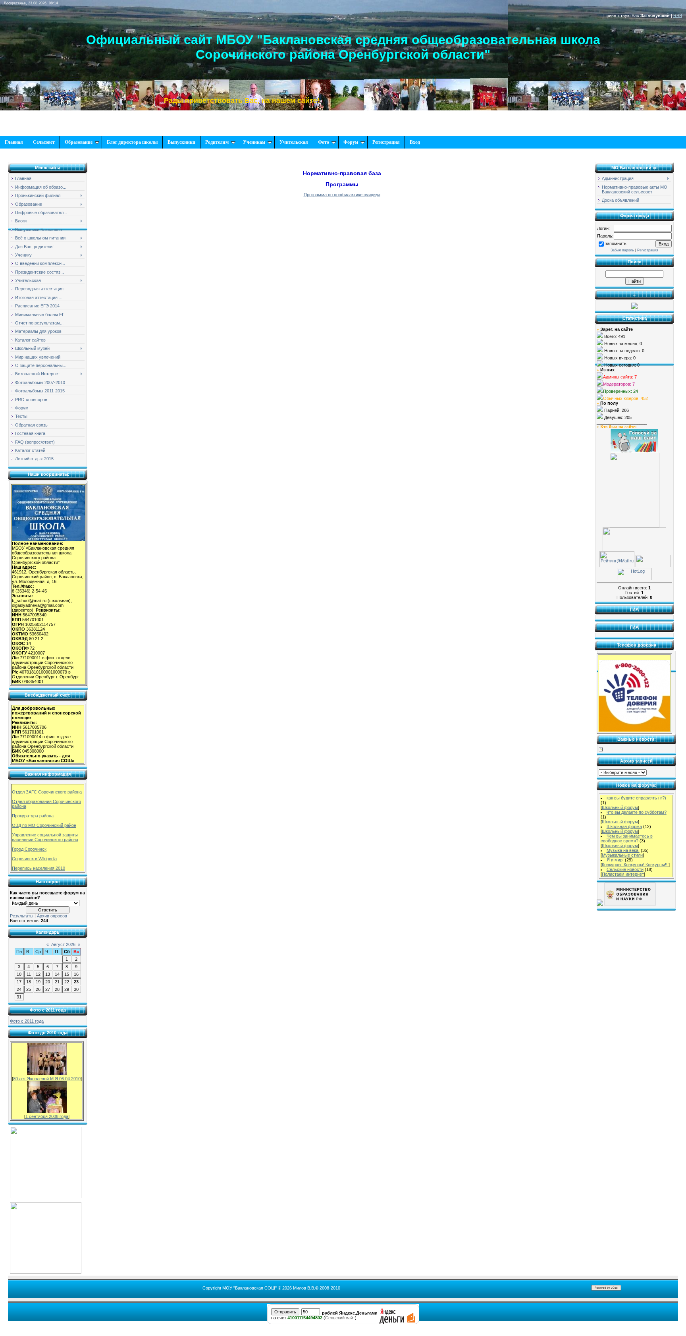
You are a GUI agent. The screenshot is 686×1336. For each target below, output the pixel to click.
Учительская (293, 142)
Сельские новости (625, 869)
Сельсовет (44, 142)
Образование (78, 142)
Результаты (21, 915)
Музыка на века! (623, 850)
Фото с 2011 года (27, 1021)
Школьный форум (620, 807)
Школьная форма (624, 826)
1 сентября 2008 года (46, 1116)
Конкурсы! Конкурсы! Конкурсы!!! (635, 864)
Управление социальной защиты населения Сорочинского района (45, 837)
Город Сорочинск (29, 849)
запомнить (615, 243)
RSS (677, 15)
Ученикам (254, 142)
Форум (350, 142)
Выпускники (181, 142)
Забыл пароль (622, 250)
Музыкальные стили (622, 855)
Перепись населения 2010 (38, 868)
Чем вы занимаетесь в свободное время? (627, 838)
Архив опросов (52, 915)
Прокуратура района (33, 815)
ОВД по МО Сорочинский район (44, 825)
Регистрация (386, 142)
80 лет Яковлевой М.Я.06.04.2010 (47, 1078)
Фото (323, 142)
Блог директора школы (132, 142)
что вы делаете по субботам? (637, 812)
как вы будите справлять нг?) (636, 797)
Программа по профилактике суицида (342, 194)
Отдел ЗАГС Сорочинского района (47, 792)
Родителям (217, 142)
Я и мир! (615, 859)
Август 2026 (63, 944)
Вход (415, 142)
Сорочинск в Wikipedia (34, 858)
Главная (14, 142)
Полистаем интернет (623, 874)
